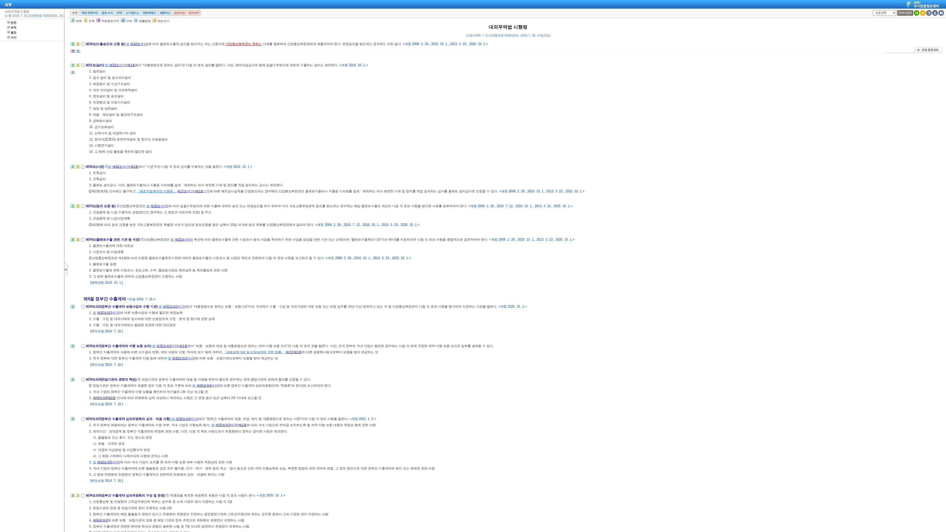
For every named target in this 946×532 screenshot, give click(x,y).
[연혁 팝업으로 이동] (78, 45)
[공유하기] (916, 13)
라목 (206, 191)
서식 (14, 37)
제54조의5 (100, 398)
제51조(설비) (95, 65)
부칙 (14, 27)
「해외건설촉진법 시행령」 (156, 191)
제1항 (144, 44)
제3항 (164, 206)
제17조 (182, 191)
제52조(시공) (95, 166)
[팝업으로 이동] (78, 52)
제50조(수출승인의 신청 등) (106, 44)
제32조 (135, 44)
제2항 (116, 462)
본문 (14, 22)
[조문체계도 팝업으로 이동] (73, 45)
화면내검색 (905, 13)
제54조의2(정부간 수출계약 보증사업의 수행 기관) (122, 306)
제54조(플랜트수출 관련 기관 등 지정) (113, 239)
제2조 (290, 352)
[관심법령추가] (923, 13)
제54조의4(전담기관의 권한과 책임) (111, 379)
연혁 (119, 13)
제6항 (189, 239)
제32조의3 (163, 346)
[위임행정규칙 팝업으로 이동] (73, 52)
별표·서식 (107, 13)
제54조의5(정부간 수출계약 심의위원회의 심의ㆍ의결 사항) (128, 419)
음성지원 (179, 13)
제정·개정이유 (89, 13)
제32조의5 (104, 462)
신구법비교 (132, 13)
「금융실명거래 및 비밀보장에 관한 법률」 (254, 352)
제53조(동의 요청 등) (101, 206)
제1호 (131, 65)
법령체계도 (149, 13)
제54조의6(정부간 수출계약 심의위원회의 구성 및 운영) (126, 495)
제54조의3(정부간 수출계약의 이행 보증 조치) (119, 346)
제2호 (134, 166)
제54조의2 (100, 520)
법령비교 (165, 13)
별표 (14, 32)
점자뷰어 (193, 13)
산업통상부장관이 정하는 (244, 44)
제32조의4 (204, 385)
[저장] (935, 13)
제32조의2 (170, 306)
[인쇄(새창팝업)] (941, 13)
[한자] (929, 13)
